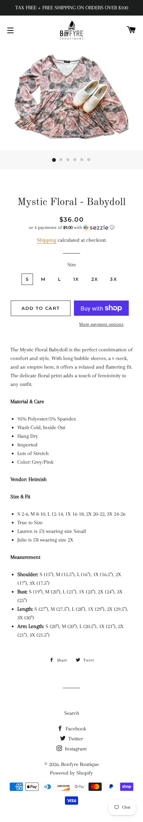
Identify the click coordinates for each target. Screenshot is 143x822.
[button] (71, 227)
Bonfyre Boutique (80, 764)
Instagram (75, 749)
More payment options (101, 324)
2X (94, 279)
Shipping (46, 240)
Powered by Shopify (71, 773)
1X (76, 279)
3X (113, 279)
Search (71, 713)
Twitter (75, 739)
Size (71, 264)
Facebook (75, 729)
